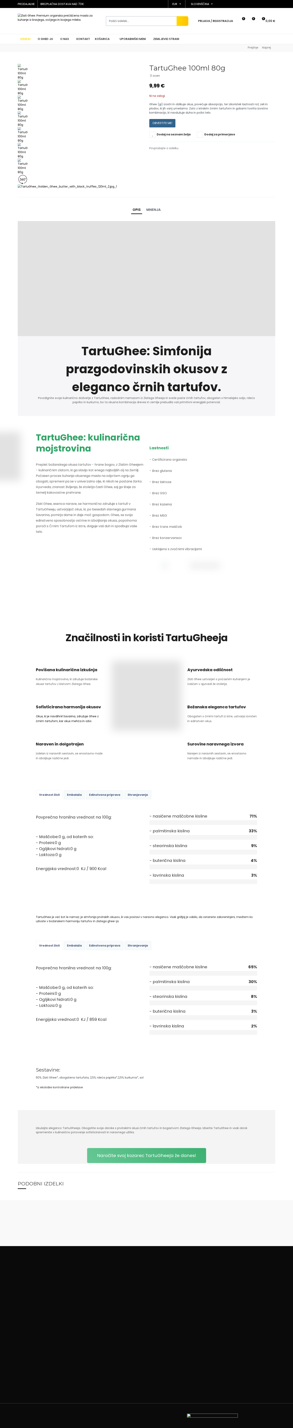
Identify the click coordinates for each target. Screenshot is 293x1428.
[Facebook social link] (150, 156)
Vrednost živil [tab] (49, 795)
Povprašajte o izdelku (163, 148)
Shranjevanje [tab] (138, 795)
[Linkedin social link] (167, 156)
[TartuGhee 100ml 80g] (23, 72)
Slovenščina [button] (200, 4)
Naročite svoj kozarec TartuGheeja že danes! (146, 1155)
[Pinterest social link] (161, 156)
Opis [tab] (137, 209)
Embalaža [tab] (74, 795)
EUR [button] (174, 4)
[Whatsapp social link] (178, 156)
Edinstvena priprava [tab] (104, 795)
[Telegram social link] (172, 156)
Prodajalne (26, 4)
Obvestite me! (162, 123)
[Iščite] (182, 21)
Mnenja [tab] (153, 209)
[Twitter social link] (156, 156)
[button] (240, 21)
